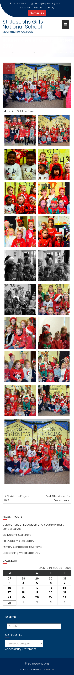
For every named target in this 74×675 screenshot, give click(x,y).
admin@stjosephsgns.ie (47, 3)
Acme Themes (46, 669)
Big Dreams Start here (17, 535)
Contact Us (37, 13)
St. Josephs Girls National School (23, 24)
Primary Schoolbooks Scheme (40, 7)
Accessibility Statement (20, 649)
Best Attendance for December (58, 498)
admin (10, 111)
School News (26, 111)
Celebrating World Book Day (21, 553)
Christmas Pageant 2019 (17, 498)
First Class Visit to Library (18, 541)
